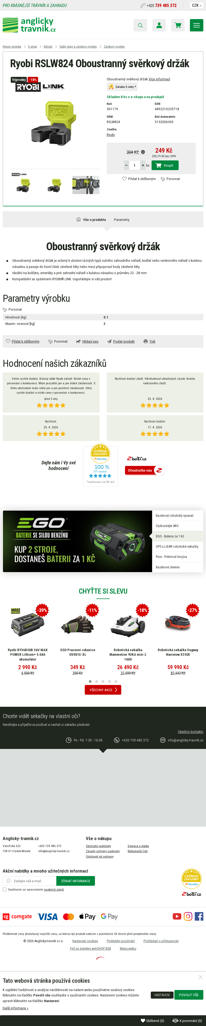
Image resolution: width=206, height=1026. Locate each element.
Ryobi (111, 134)
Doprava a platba (138, 846)
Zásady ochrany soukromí (103, 851)
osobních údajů (54, 889)
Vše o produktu (94, 219)
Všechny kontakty (190, 731)
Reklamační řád (138, 851)
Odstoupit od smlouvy (100, 856)
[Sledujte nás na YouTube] (177, 919)
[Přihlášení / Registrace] (159, 25)
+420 (161, 5)
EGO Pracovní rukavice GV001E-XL (77, 652)
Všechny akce (101, 690)
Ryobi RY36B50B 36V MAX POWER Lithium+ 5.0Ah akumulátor (28, 654)
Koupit (168, 165)
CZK (195, 5)
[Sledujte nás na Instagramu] (188, 919)
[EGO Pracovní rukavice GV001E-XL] (78, 625)
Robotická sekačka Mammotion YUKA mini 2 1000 (127, 654)
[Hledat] (140, 25)
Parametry (122, 219)
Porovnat (173, 179)
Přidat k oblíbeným (142, 179)
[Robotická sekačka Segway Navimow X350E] (178, 625)
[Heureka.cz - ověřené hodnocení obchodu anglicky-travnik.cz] (100, 465)
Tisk (152, 341)
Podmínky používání (121, 941)
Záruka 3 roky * (125, 87)
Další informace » (15, 1008)
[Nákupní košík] (178, 25)
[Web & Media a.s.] (100, 959)
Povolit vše (188, 995)
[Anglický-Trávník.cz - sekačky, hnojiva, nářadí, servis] (29, 31)
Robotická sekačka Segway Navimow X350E (178, 652)
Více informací (159, 79)
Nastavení (162, 995)
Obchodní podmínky (98, 846)
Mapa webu (128, 948)
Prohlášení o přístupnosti (161, 941)
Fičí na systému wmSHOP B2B (90, 948)
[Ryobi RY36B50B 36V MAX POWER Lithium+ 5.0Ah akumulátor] (27, 625)
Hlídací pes (90, 341)
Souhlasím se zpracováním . (36, 889)
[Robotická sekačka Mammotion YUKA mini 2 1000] (128, 625)
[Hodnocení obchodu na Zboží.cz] (145, 470)
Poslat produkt (124, 341)
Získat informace (75, 881)
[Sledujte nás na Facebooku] (199, 919)
